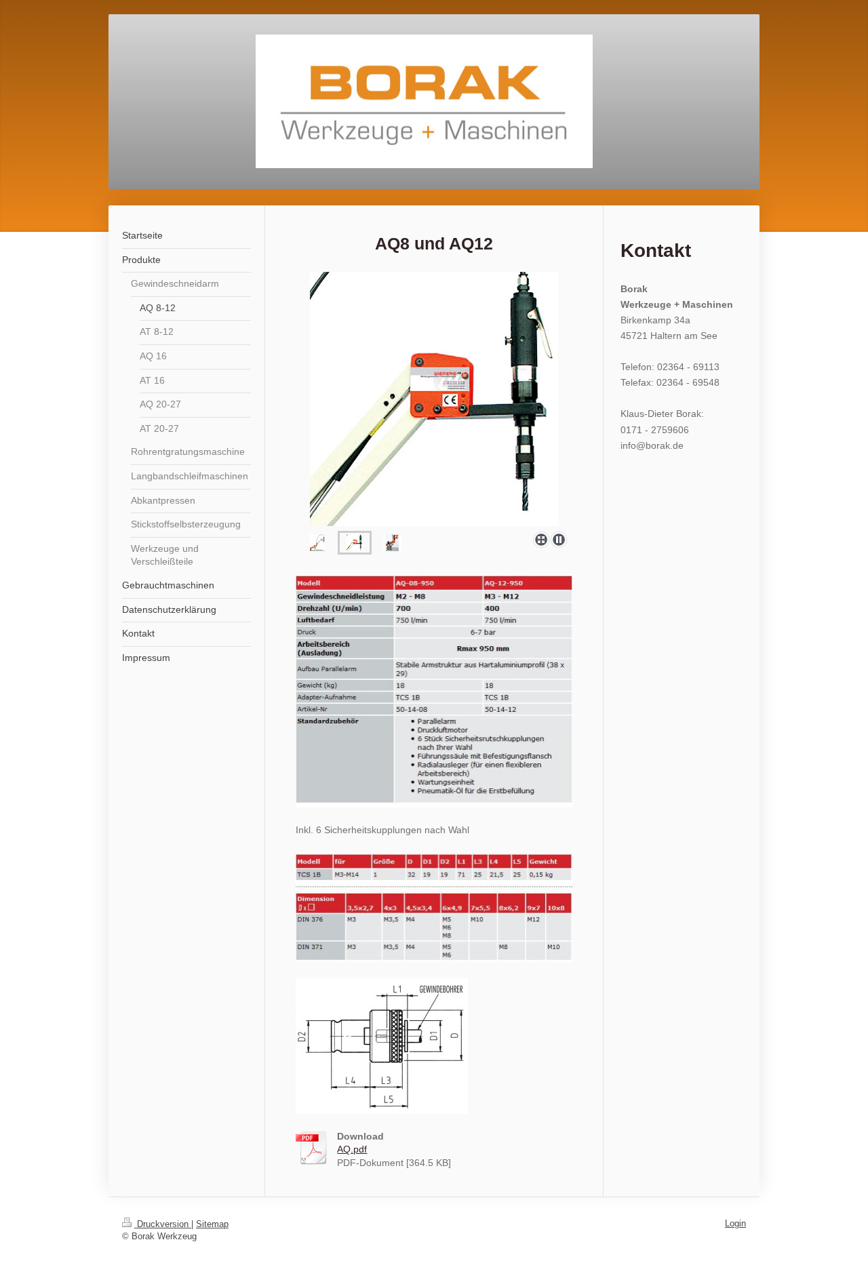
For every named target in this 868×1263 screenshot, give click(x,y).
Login (735, 1223)
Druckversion (162, 1224)
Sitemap (212, 1224)
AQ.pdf (352, 1149)
